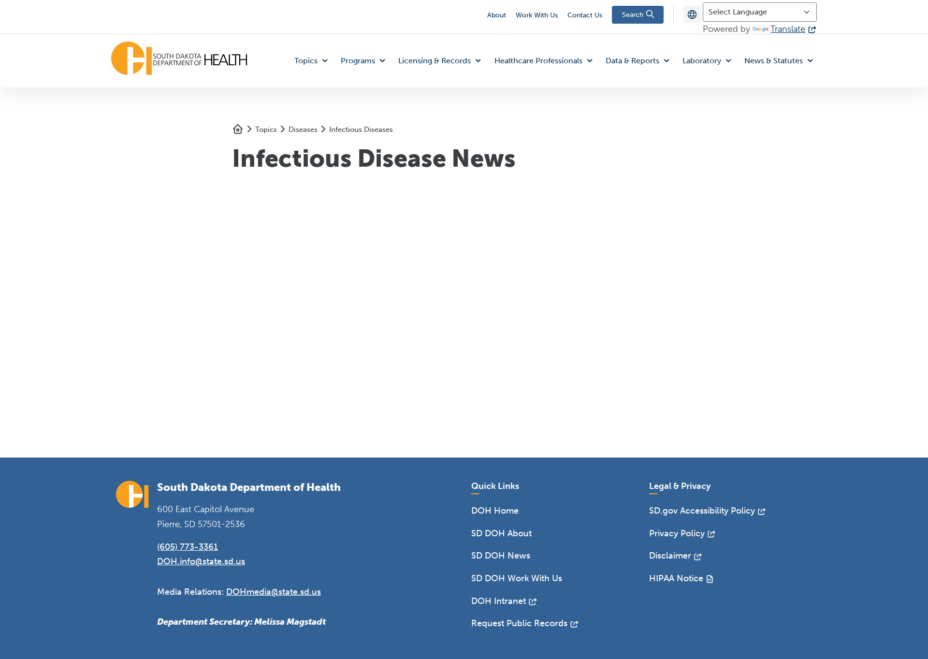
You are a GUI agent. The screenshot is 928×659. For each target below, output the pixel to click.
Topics (266, 129)
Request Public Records (519, 623)
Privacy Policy (677, 533)
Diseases (303, 129)
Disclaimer (670, 555)
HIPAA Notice (676, 578)
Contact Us (584, 15)
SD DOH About (501, 533)
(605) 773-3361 (187, 547)
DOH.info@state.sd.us (201, 561)
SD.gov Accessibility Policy (702, 510)
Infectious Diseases (361, 129)
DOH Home (495, 510)
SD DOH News (500, 555)
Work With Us (537, 15)
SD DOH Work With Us (516, 578)
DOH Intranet (498, 601)
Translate (787, 29)
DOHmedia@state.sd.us (273, 592)
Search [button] (633, 15)
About (496, 15)
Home (238, 129)
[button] (313, 61)
